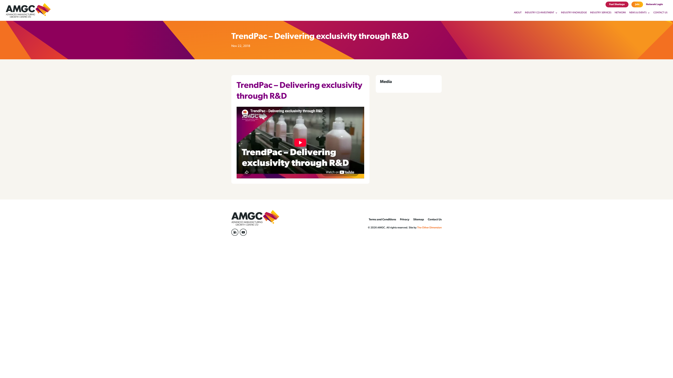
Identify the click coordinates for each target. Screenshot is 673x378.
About (518, 13)
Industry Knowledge (574, 13)
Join (637, 4)
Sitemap (418, 219)
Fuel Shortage (617, 4)
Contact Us (660, 13)
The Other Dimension (429, 227)
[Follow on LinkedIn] (234, 232)
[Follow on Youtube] (243, 232)
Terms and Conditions (382, 219)
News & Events (638, 13)
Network (620, 13)
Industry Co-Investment (539, 13)
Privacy (404, 219)
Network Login (654, 4)
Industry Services (600, 13)
